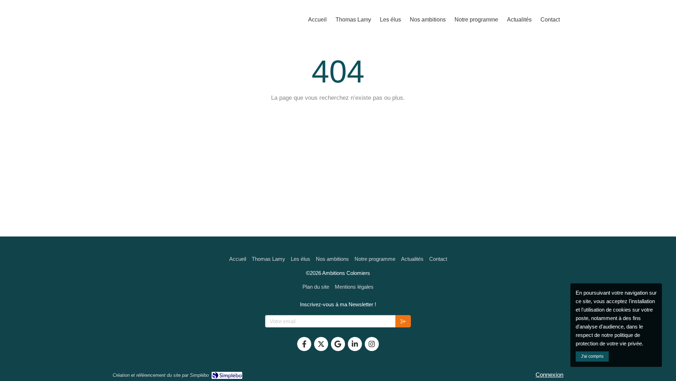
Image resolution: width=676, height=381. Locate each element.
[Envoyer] (403, 321)
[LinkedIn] (355, 344)
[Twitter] (321, 344)
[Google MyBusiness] (338, 344)
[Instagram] (372, 344)
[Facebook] (304, 344)
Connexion (549, 374)
